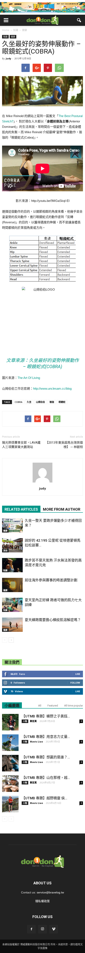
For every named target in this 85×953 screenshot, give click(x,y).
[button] (79, 20)
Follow (75, 682)
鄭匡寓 (33, 721)
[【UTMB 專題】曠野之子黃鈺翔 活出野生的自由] (10, 722)
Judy (8, 58)
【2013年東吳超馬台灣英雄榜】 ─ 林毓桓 (64, 445)
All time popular (73, 705)
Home (5, 30)
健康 (13, 36)
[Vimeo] (54, 929)
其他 (5, 550)
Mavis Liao (36, 741)
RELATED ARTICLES (21, 509)
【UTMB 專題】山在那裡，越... (46, 778)
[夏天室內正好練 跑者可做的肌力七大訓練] (12, 605)
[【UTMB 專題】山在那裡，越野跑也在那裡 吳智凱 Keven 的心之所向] (10, 783)
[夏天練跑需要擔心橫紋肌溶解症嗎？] (12, 625)
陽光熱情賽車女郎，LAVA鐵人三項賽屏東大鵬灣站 (21, 445)
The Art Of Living (29, 378)
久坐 (29, 401)
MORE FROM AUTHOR (61, 509)
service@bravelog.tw (50, 892)
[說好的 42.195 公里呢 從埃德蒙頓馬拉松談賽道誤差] (12, 545)
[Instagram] (42, 929)
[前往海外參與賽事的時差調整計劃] (12, 585)
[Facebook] (31, 929)
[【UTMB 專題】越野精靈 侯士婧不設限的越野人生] (10, 804)
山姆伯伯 (40, 401)
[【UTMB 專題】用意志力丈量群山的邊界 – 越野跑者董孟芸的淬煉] (10, 742)
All (39, 705)
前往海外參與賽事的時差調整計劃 (51, 580)
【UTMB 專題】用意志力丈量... (46, 737)
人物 (25, 721)
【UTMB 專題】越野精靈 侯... (44, 798)
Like (77, 673)
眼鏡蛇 (62, 401)
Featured (52, 705)
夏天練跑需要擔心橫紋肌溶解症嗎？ (53, 620)
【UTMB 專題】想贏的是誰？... (46, 757)
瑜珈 (52, 401)
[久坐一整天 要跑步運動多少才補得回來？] (12, 525)
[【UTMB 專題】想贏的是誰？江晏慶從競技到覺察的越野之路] (10, 763)
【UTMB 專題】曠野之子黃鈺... (46, 716)
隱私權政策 (42, 901)
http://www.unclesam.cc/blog (52, 388)
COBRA (18, 401)
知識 (5, 36)
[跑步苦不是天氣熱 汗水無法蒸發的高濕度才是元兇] (12, 565)
